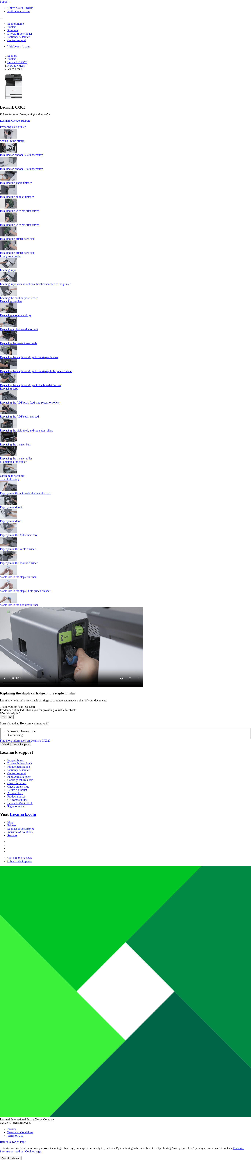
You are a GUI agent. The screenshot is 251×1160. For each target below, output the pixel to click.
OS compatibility (17, 799)
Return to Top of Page (13, 1141)
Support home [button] (15, 23)
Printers (11, 59)
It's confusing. (15, 735)
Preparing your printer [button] (13, 126)
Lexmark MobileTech (20, 803)
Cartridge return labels (20, 779)
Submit (5, 744)
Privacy (11, 1129)
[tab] (125, 127)
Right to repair (15, 806)
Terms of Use (15, 1135)
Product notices (16, 796)
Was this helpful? (10, 713)
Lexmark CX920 (17, 62)
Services (12, 835)
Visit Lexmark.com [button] (18, 11)
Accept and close (10, 1158)
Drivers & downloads (19, 763)
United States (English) (20, 7)
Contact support (21, 744)
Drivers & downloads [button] (19, 33)
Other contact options (19, 861)
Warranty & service (18, 770)
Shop (10, 822)
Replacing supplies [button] (11, 301)
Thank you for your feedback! (17, 706)
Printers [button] (11, 27)
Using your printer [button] (10, 256)
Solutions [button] (12, 30)
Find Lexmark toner (19, 776)
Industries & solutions (20, 832)
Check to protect (16, 783)
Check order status (18, 786)
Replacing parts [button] (9, 388)
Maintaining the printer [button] (13, 461)
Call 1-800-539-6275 (19, 857)
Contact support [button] (16, 40)
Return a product (17, 789)
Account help (15, 793)
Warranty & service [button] (18, 36)
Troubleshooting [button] (9, 479)
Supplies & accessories (20, 828)
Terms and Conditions (20, 1132)
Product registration (18, 766)
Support (12, 55)
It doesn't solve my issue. (21, 731)
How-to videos (16, 65)
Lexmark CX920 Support (15, 120)
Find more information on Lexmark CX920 (25, 740)
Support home (15, 760)
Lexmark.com (23, 814)
